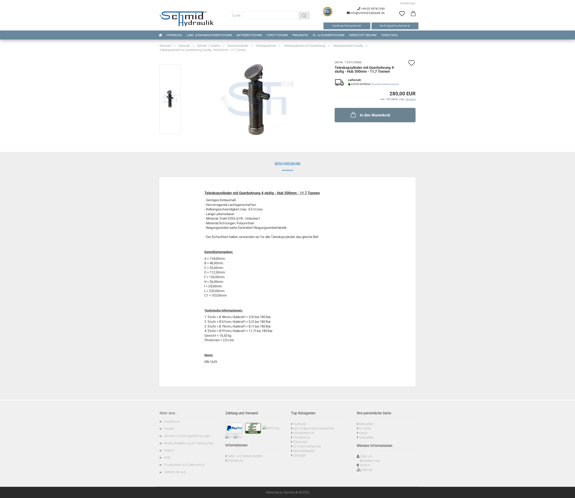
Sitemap (367, 470)
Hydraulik (174, 35)
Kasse (363, 433)
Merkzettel (366, 424)
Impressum (172, 421)
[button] (413, 14)
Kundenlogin (407, 3)
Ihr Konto (365, 428)
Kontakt (169, 428)
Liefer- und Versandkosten (245, 456)
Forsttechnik (277, 35)
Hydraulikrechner (346, 25)
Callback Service (175, 472)
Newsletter (366, 437)
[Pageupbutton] (566, 491)
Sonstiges (389, 35)
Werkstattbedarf (363, 35)
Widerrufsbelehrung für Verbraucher (188, 443)
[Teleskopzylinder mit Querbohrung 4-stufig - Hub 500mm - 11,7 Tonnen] (256, 100)
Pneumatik (300, 35)
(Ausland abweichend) (385, 84)
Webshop (272, 492)
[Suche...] (304, 15)
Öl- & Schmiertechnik (329, 35)
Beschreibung (288, 164)
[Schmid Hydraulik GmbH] (186, 19)
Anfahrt (169, 450)
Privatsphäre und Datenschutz (184, 465)
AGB (167, 457)
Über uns (366, 456)
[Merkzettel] (402, 14)
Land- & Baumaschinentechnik (209, 35)
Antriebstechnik (249, 35)
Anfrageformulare (395, 25)
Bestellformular (370, 461)
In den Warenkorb (375, 115)
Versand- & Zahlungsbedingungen (187, 436)
